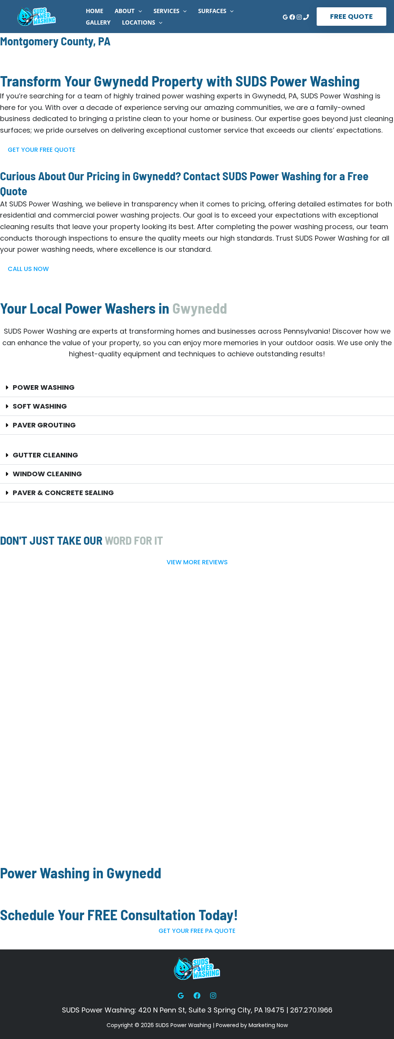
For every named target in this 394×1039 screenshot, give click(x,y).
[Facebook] (292, 17)
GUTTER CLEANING (45, 455)
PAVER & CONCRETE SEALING (63, 492)
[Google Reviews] (285, 17)
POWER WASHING (44, 387)
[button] (138, 11)
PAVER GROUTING (44, 425)
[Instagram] (299, 17)
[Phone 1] (306, 17)
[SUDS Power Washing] (36, 16)
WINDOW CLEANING (47, 474)
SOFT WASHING (40, 406)
